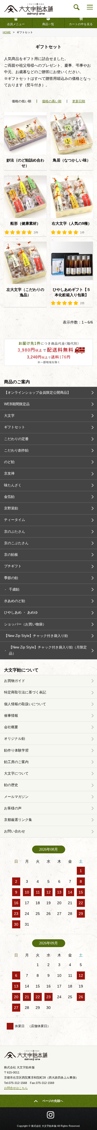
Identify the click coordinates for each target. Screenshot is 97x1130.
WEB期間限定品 (17, 404)
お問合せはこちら (16, 1088)
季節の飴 (11, 578)
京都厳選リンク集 (18, 820)
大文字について (16, 773)
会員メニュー (16, 24)
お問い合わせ (14, 831)
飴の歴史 (11, 785)
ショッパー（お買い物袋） (25, 624)
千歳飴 (14, 589)
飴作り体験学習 (16, 750)
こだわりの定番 (16, 439)
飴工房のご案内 (16, 762)
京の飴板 (11, 555)
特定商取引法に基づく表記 (25, 692)
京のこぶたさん (16, 543)
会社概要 (11, 727)
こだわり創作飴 (16, 450)
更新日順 (78, 101)
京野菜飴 (11, 508)
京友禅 (9, 473)
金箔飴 (9, 497)
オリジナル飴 (14, 739)
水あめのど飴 (14, 601)
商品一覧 (48, 24)
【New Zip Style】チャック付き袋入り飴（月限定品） (48, 650)
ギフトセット (14, 427)
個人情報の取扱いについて (25, 704)
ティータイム (14, 520)
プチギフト (13, 566)
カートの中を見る (81, 24)
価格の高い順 (51, 101)
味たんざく (13, 485)
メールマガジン (16, 797)
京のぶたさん (14, 532)
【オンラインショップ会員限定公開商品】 (37, 393)
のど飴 (9, 462)
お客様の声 (13, 808)
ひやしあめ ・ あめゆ (21, 612)
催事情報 (11, 716)
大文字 (9, 416)
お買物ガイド (14, 681)
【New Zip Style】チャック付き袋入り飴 (36, 636)
